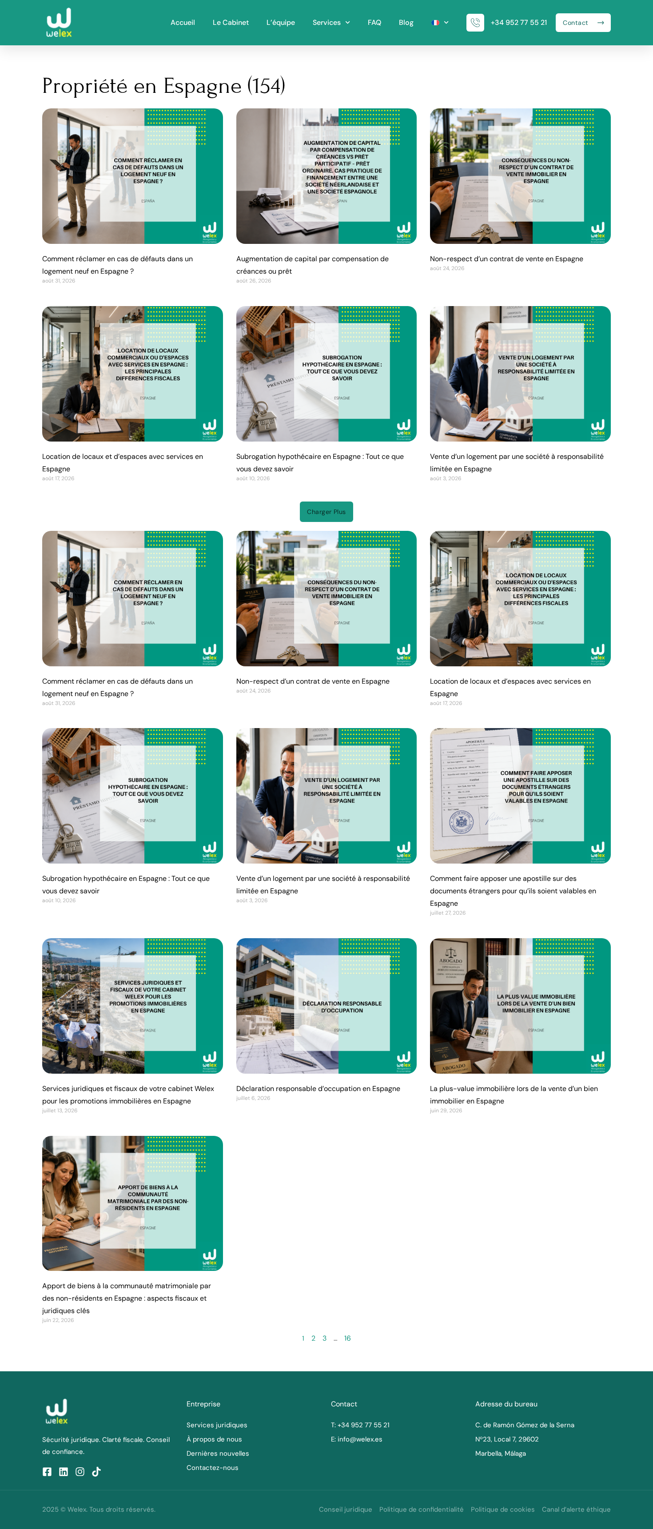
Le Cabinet (231, 22)
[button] (326, 512)
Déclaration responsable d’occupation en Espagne (318, 1088)
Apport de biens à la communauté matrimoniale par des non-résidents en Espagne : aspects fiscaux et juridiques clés (126, 1298)
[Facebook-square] (47, 1472)
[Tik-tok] (96, 1472)
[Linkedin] (63, 1472)
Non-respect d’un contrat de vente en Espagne (506, 258)
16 (347, 1338)
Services (327, 22)
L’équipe (281, 22)
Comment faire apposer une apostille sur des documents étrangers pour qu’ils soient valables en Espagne (513, 891)
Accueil (183, 22)
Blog (406, 22)
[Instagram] (80, 1472)
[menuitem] (440, 23)
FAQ (374, 22)
